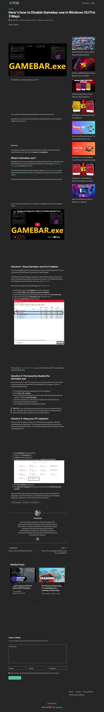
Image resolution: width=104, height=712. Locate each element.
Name (12, 668)
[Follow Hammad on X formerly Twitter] (37, 538)
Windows (44, 286)
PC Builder (85, 3)
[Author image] (9, 20)
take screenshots (51, 170)
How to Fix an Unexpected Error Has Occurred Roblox (54, 550)
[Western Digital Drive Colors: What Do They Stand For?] (83, 85)
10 (48, 286)
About (71, 692)
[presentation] (23, 575)
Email (31, 668)
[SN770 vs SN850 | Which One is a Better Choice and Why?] (83, 64)
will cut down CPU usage (28, 368)
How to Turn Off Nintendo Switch (20, 549)
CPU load (46, 281)
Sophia (19, 591)
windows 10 (35, 502)
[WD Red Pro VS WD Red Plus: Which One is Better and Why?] (83, 169)
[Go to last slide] (13, 584)
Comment (13, 646)
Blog (93, 3)
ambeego (59, 707)
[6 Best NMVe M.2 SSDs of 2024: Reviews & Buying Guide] (83, 43)
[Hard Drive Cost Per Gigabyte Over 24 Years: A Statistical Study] (83, 148)
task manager (16, 502)
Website (53, 668)
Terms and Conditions (76, 695)
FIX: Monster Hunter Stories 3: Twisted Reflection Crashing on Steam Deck (52, 588)
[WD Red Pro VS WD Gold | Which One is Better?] (83, 106)
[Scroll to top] (100, 692)
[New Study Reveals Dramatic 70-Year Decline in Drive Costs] (83, 127)
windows (26, 502)
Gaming (11, 9)
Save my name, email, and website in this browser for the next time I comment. (35, 673)
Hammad (15, 20)
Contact (78, 692)
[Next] (62, 584)
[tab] (34, 601)
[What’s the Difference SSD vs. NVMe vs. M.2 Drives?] (83, 190)
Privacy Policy (88, 692)
